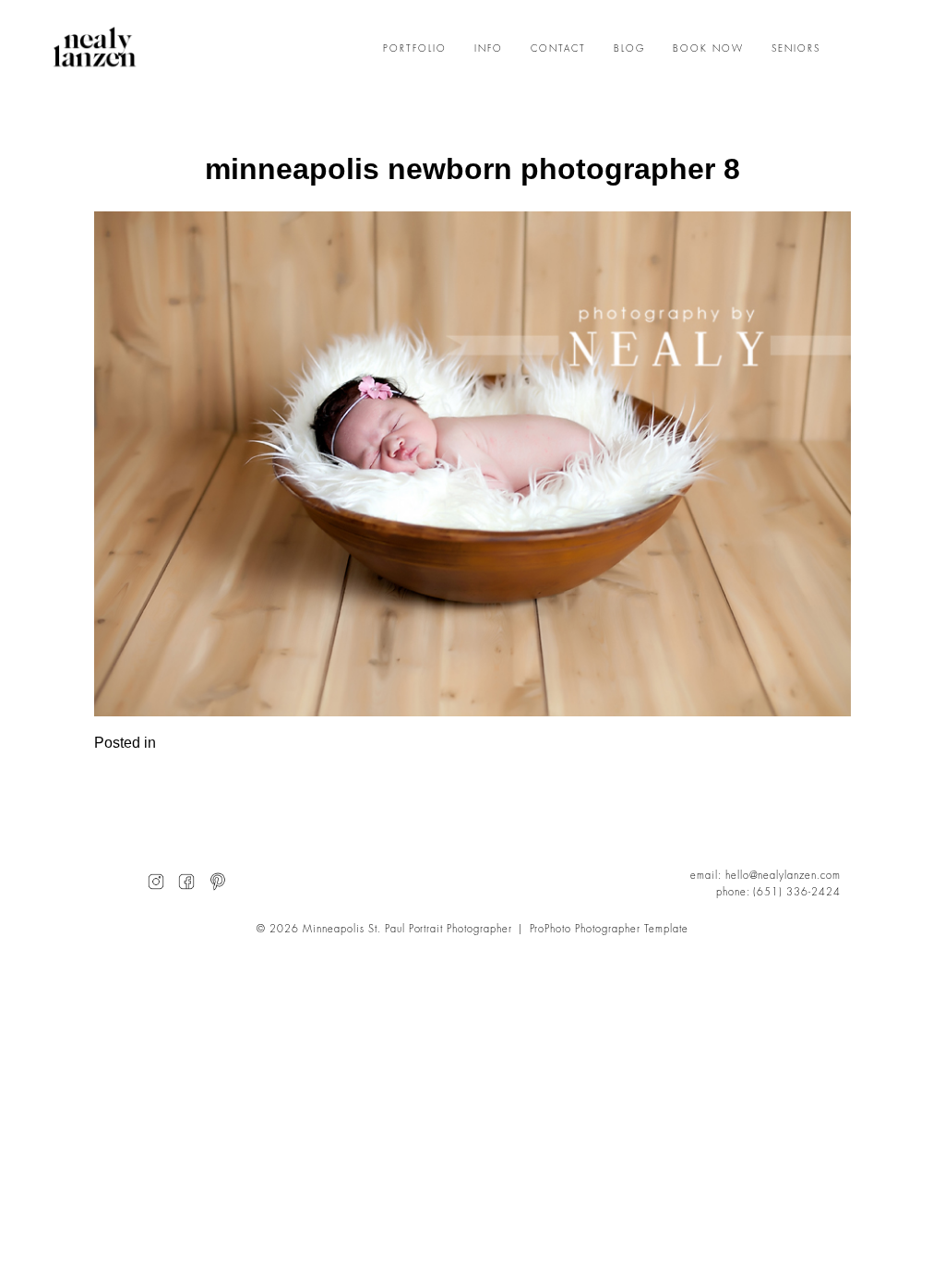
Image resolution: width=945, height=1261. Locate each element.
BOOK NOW (708, 49)
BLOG (629, 49)
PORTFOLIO (415, 49)
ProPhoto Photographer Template (609, 929)
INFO (488, 49)
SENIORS (796, 49)
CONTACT (558, 49)
